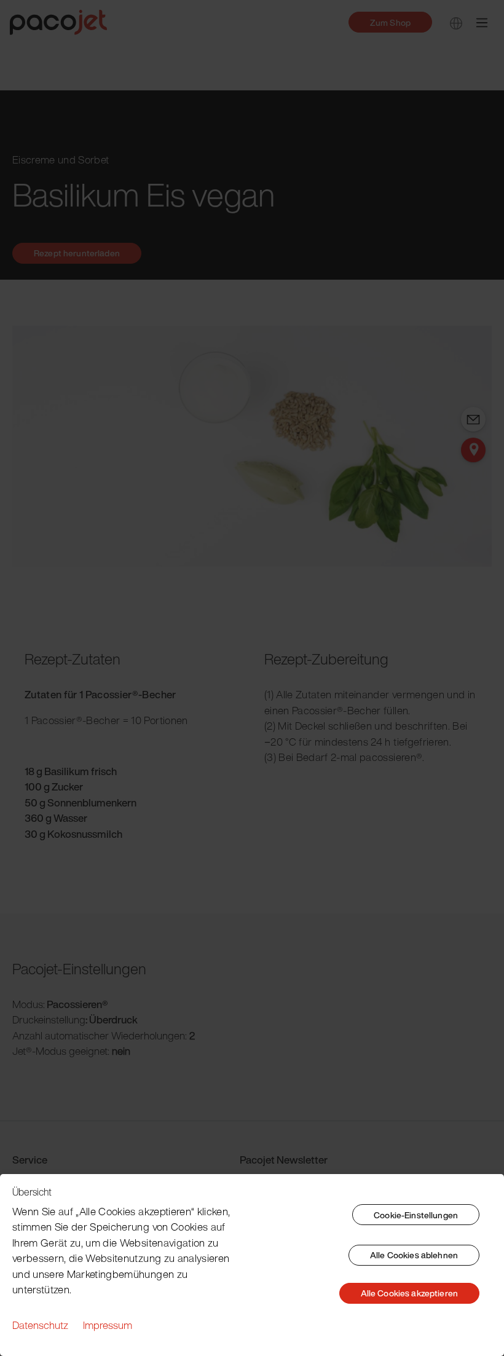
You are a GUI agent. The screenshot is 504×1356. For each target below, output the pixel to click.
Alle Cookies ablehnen (414, 1254)
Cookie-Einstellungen (416, 1214)
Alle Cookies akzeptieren (409, 1293)
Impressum (107, 1325)
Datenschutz (40, 1325)
